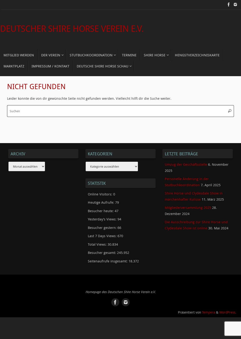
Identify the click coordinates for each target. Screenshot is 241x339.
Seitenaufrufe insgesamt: (108, 261)
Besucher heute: (101, 210)
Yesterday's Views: (102, 219)
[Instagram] (235, 4)
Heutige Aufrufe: (101, 202)
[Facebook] (228, 4)
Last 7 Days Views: (102, 235)
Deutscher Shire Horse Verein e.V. (71, 28)
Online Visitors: (100, 194)
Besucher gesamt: (102, 252)
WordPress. (227, 312)
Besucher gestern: (102, 227)
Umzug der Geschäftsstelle (186, 164)
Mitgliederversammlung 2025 (188, 207)
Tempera (208, 312)
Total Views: (98, 244)
